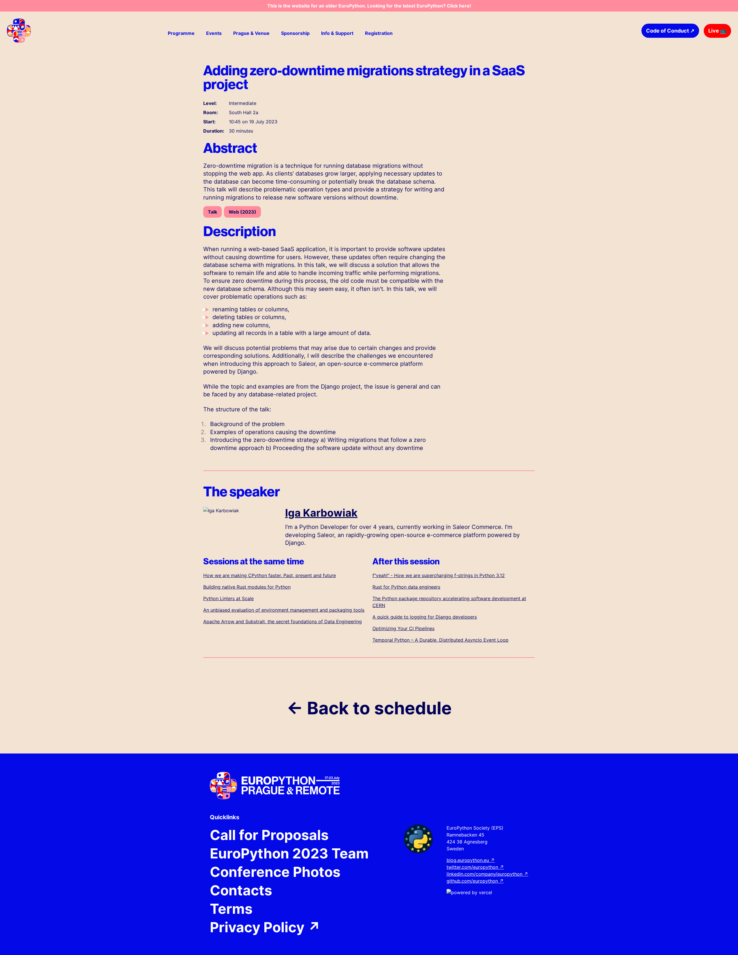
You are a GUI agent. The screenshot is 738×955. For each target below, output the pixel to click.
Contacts (241, 890)
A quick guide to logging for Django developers (424, 617)
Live (717, 31)
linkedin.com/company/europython (487, 874)
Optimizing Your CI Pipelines (403, 628)
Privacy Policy (265, 927)
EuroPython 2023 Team (289, 853)
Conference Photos (275, 872)
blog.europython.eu (471, 860)
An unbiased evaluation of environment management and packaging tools (283, 610)
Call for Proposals (269, 835)
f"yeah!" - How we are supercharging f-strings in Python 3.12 (438, 575)
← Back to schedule (369, 708)
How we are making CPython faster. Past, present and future (269, 575)
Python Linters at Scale (228, 598)
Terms (231, 909)
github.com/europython (475, 881)
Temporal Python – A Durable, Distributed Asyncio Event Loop (440, 640)
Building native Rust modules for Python (247, 587)
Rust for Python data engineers (406, 587)
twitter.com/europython (475, 867)
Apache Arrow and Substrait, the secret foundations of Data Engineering (282, 621)
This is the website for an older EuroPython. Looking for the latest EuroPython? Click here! (369, 6)
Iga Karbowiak (321, 512)
